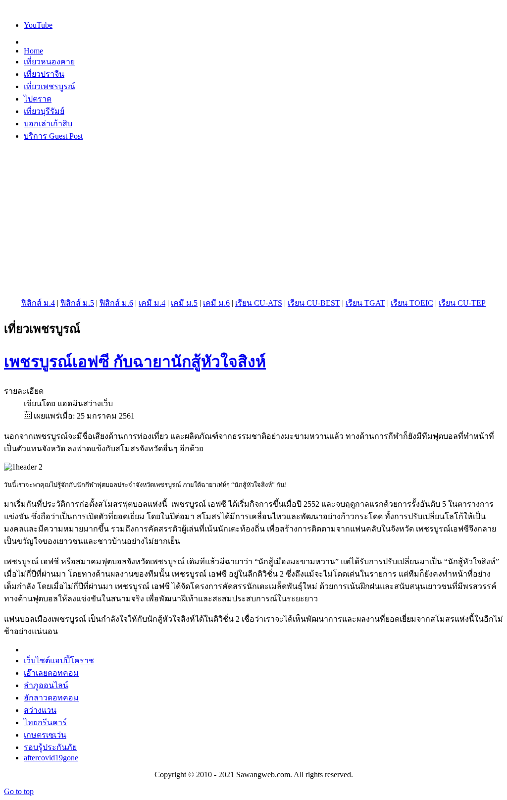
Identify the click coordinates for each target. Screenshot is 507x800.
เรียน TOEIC (412, 303)
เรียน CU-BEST (314, 303)
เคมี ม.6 (216, 303)
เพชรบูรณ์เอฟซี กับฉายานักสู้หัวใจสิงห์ (135, 362)
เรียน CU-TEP (462, 303)
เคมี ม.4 (152, 303)
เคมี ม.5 (184, 303)
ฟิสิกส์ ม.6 (116, 303)
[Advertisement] (253, 219)
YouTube (38, 25)
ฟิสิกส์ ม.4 (38, 303)
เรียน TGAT (365, 303)
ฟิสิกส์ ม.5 (77, 303)
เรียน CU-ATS (258, 303)
